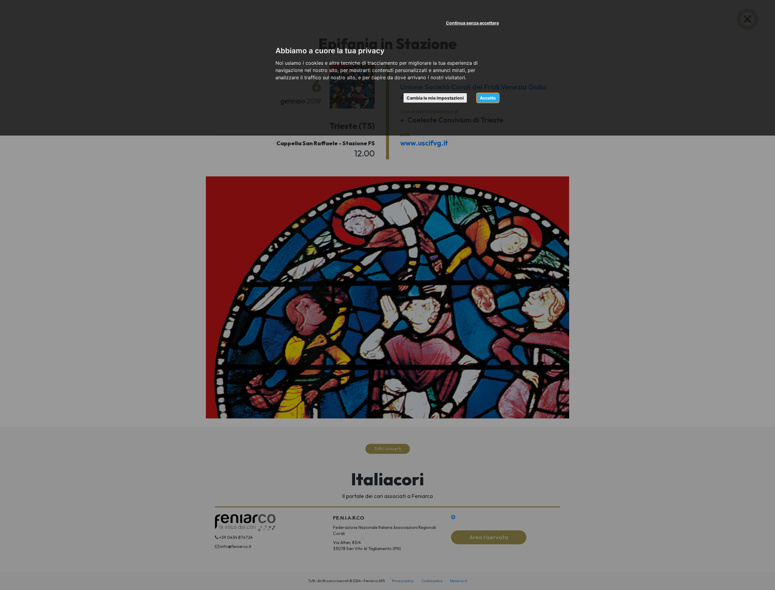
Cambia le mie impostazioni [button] (435, 97)
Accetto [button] (488, 97)
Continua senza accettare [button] (472, 22)
